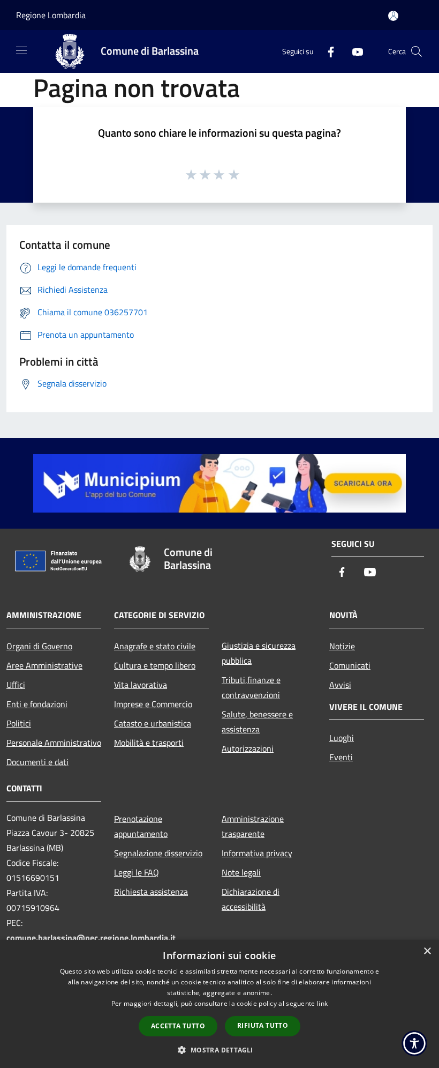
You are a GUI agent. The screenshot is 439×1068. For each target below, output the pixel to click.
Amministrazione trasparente (253, 826)
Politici (18, 723)
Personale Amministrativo (53, 742)
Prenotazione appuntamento (141, 826)
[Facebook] (326, 51)
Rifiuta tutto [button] (262, 1025)
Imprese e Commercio (153, 704)
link (322, 1003)
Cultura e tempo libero (154, 665)
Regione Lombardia (51, 15)
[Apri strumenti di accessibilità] (414, 1043)
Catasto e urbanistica (152, 723)
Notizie (342, 646)
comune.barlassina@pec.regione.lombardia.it (91, 937)
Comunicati (349, 665)
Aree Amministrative (44, 665)
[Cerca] (416, 51)
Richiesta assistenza (151, 891)
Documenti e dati (37, 761)
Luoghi (341, 737)
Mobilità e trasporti (149, 742)
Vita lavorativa (140, 684)
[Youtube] (353, 51)
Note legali (241, 872)
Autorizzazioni (248, 748)
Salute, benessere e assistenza (257, 722)
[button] (219, 1049)
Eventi (341, 757)
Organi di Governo (39, 646)
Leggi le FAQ (136, 872)
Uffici (15, 684)
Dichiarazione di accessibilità (250, 899)
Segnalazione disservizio (158, 853)
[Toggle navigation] (21, 50)
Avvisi (340, 684)
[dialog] (219, 1004)
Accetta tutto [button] (178, 1025)
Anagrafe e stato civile (154, 646)
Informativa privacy (257, 853)
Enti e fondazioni (36, 704)
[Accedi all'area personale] (393, 16)
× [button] (427, 951)
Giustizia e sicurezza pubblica (259, 653)
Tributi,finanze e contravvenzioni (251, 687)
